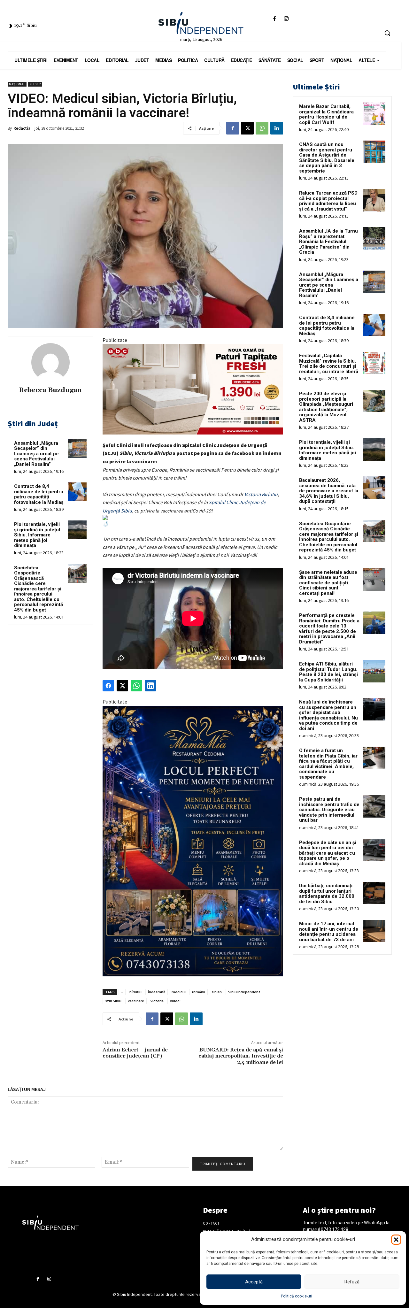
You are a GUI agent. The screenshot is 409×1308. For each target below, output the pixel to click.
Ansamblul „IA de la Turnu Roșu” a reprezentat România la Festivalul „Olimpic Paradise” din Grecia (328, 241)
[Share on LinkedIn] (150, 685)
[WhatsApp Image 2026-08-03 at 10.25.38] (193, 389)
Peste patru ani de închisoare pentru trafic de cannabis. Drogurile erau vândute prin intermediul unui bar (329, 809)
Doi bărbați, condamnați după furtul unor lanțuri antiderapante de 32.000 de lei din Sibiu (326, 893)
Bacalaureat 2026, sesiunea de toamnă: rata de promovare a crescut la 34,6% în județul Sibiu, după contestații (328, 490)
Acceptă (254, 1282)
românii (198, 991)
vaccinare (136, 1000)
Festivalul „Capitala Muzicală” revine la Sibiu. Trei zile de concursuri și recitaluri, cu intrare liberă (328, 363)
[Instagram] (286, 19)
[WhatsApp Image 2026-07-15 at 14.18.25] (193, 841)
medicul (179, 991)
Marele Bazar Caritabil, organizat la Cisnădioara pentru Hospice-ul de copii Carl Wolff (326, 114)
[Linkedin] (276, 128)
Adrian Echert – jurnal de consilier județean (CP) (135, 1053)
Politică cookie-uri (296, 1296)
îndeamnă (156, 991)
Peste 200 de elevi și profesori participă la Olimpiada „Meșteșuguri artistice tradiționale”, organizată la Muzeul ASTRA (326, 407)
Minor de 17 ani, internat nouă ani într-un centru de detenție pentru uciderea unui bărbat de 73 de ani (328, 932)
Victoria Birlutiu (261, 494)
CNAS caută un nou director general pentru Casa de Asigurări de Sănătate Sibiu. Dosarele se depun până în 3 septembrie (326, 158)
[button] (396, 1239)
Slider (35, 84)
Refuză (351, 1282)
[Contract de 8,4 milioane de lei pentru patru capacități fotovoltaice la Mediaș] (77, 491)
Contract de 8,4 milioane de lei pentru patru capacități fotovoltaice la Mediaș (39, 494)
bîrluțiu (135, 991)
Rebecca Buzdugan (50, 390)
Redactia (21, 128)
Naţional (17, 84)
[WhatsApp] (262, 128)
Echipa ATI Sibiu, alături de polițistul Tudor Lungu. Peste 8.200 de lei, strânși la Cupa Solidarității (328, 672)
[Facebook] (274, 19)
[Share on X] (122, 685)
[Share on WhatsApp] (136, 685)
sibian (217, 991)
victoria (157, 1000)
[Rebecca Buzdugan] (50, 362)
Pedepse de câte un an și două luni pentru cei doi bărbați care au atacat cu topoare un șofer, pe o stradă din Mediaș (327, 853)
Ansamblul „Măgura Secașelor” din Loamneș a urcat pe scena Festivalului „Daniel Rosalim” (36, 453)
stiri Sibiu (113, 1000)
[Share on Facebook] (108, 685)
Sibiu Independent (244, 991)
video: (175, 1000)
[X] (247, 128)
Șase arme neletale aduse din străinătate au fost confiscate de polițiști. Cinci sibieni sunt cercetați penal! (328, 582)
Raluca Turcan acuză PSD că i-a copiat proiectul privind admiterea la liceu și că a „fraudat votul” (328, 201)
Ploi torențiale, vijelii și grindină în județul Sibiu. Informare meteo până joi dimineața (37, 534)
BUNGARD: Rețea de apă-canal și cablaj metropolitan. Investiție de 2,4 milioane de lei (240, 1056)
